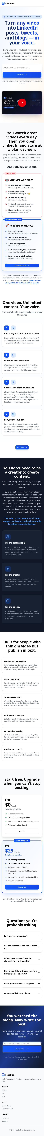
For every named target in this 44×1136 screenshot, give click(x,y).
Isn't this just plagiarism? (15, 936)
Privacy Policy (6, 1106)
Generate (20, 75)
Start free (22, 831)
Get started (22, 887)
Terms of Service (7, 1109)
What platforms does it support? (19, 983)
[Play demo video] (22, 102)
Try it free (20, 447)
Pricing (4, 1091)
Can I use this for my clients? (17, 993)
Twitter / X (5, 1118)
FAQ (3, 1093)
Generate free (20, 1049)
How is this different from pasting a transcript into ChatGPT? (20, 972)
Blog (3, 1096)
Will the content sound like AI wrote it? (20, 947)
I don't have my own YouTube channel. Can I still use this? (17, 959)
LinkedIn (5, 1121)
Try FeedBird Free (20, 265)
